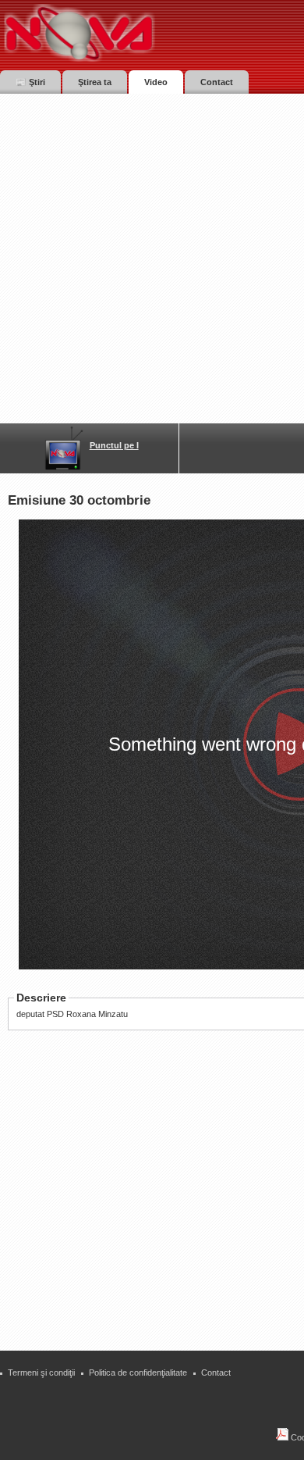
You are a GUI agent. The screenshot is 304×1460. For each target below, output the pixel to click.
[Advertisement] (152, 254)
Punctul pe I (114, 445)
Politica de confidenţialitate (138, 1372)
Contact (216, 1372)
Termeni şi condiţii (41, 1372)
